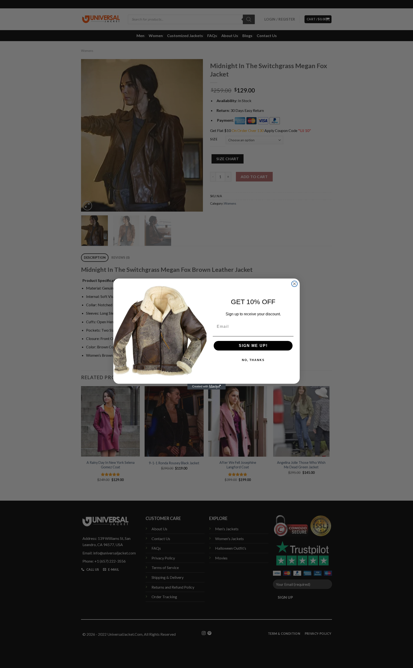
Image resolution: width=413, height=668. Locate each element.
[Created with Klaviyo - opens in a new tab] (206, 386)
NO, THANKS (253, 360)
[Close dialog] (294, 284)
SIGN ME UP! (253, 346)
